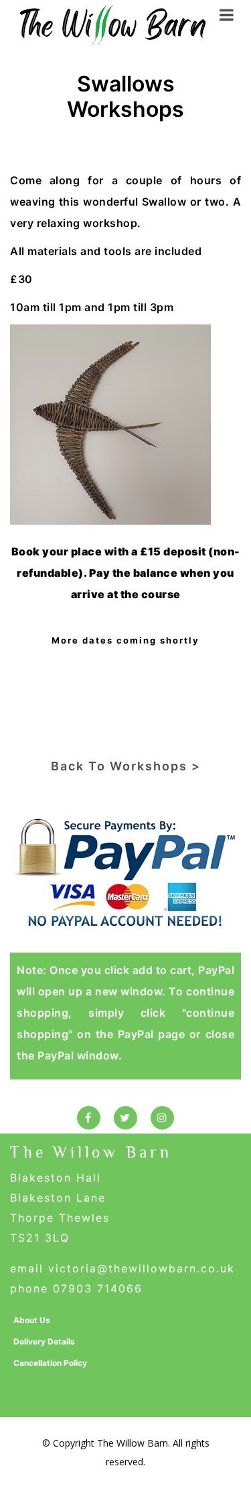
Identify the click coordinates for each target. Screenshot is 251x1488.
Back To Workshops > (126, 766)
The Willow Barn (91, 1152)
